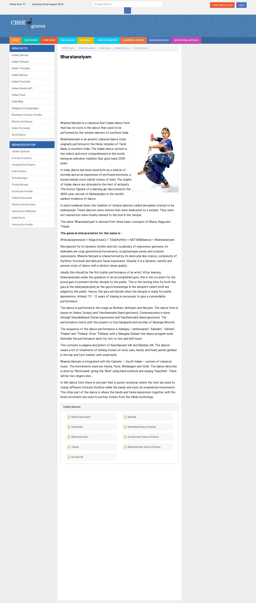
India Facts (18, 217)
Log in (241, 5)
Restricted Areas (22, 121)
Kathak (132, 416)
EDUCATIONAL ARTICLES (186, 40)
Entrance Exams (22, 158)
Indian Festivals (21, 81)
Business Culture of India (27, 114)
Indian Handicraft (22, 88)
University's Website (24, 211)
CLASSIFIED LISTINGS (133, 40)
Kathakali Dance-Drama (142, 426)
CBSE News (85, 40)
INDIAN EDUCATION (159, 40)
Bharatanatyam (81, 416)
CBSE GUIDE (49, 40)
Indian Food (18, 94)
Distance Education (23, 204)
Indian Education (86, 48)
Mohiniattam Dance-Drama (144, 446)
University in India (22, 224)
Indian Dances (20, 55)
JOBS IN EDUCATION (107, 40)
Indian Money (20, 75)
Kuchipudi (77, 456)
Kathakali (76, 426)
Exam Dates (19, 171)
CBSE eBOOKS (68, 40)
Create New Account (222, 5)
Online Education (22, 197)
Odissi (75, 446)
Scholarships (20, 177)
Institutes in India (22, 191)
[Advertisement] (119, 88)
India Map (17, 101)
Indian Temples (21, 68)
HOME (15, 40)
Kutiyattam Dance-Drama (143, 436)
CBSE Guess (68, 48)
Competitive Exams (23, 164)
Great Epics (19, 134)
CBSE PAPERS (31, 40)
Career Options (21, 151)
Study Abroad (20, 184)
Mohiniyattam (79, 436)
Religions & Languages (25, 108)
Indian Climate (20, 61)
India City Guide (21, 128)
